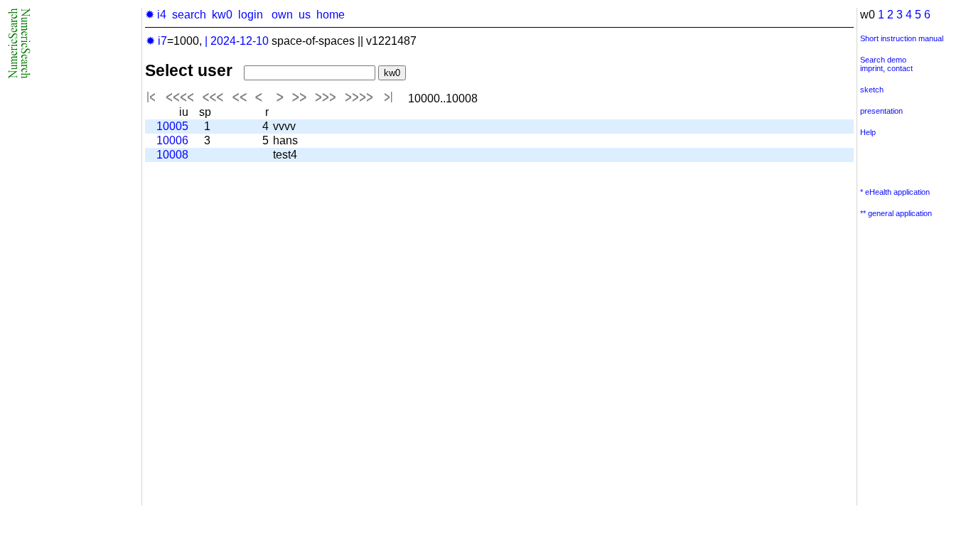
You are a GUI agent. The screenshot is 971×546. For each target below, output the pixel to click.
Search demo (883, 59)
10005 (172, 126)
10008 (172, 155)
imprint (871, 68)
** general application (896, 213)
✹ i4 (155, 15)
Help (868, 132)
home (330, 15)
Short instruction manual (901, 38)
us (305, 15)
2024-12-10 (239, 41)
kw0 (222, 15)
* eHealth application (895, 192)
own (282, 15)
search (189, 15)
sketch (872, 89)
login (250, 15)
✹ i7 (156, 41)
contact (900, 68)
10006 (172, 140)
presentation (881, 111)
